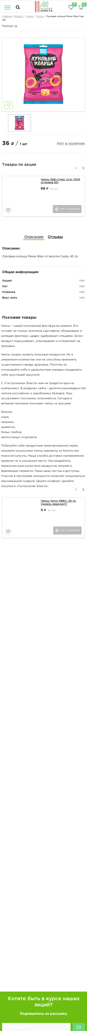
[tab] (34, 237)
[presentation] (75, 167)
